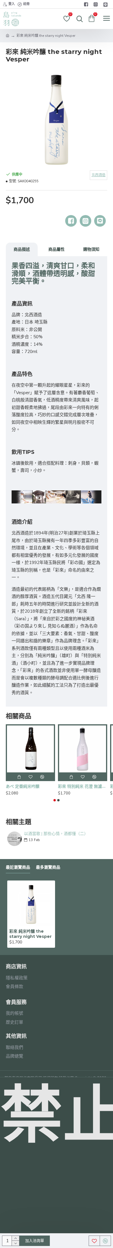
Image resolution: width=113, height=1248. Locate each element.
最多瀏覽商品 (48, 867)
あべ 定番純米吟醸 (22, 786)
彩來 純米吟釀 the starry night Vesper (30, 934)
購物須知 (91, 249)
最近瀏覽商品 (18, 867)
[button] (55, 800)
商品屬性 (56, 249)
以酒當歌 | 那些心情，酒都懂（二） (56, 834)
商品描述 (22, 249)
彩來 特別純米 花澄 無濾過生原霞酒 (82, 786)
